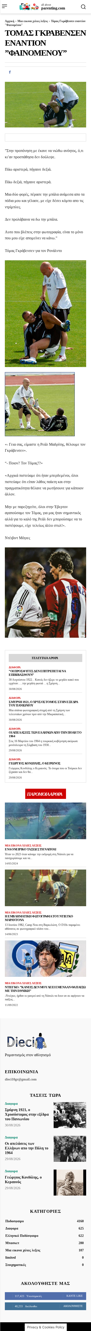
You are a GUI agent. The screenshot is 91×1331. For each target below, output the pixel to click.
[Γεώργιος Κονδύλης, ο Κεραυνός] (70, 1183)
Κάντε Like (74, 1295)
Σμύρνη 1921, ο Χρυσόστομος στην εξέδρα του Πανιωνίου (43, 703)
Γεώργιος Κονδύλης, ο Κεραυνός (35, 763)
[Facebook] (10, 72)
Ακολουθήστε (73, 1306)
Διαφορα (15, 667)
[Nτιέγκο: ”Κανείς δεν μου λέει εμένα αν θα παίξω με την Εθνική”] (45, 958)
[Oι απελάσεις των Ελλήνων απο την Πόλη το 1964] (70, 1149)
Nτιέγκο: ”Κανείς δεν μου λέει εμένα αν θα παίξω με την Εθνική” (45, 989)
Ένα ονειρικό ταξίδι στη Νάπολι (30, 849)
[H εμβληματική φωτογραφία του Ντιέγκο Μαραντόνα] (45, 888)
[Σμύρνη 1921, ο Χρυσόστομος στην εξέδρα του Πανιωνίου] (70, 1115)
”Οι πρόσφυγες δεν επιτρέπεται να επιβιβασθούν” (37, 673)
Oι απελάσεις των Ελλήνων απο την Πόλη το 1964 (26, 1148)
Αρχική (9, 21)
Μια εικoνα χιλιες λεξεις (32, 21)
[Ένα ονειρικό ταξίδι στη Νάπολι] (45, 821)
